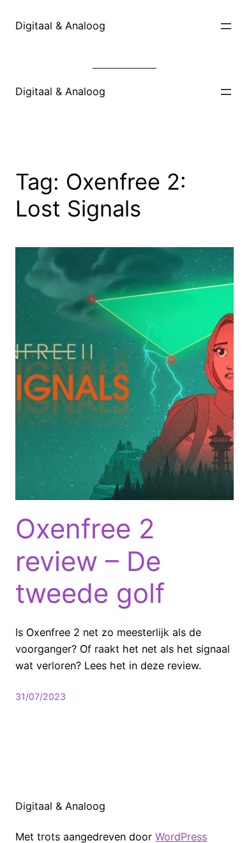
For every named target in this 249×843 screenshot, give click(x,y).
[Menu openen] (226, 26)
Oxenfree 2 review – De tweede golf (90, 561)
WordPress (181, 836)
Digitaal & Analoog (60, 25)
